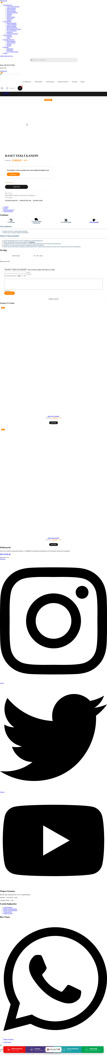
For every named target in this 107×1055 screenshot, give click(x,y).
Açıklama (5, 207)
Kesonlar (9, 44)
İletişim (5, 53)
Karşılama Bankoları (12, 12)
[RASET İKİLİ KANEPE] (53, 481)
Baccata (10, 197)
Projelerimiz (10, 50)
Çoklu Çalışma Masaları (13, 6)
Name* (29, 272)
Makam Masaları (11, 9)
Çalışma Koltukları (12, 24)
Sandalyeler (10, 32)
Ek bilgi (5, 208)
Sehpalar (9, 15)
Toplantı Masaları (11, 11)
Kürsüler (9, 20)
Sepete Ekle (16, 186)
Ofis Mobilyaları (7, 5)
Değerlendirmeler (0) (8, 210)
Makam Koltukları (11, 23)
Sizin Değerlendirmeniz (10, 276)
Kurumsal (6, 47)
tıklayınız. (32, 242)
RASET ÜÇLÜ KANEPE (53, 416)
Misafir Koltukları (11, 26)
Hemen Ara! (13, 174)
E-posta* (29, 274)
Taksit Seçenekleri (8, 211)
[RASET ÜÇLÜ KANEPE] (53, 359)
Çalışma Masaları (11, 8)
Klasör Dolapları (11, 41)
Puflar (8, 38)
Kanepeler (9, 36)
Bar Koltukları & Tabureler (14, 29)
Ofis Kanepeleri (7, 35)
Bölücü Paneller (11, 17)
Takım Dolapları (11, 42)
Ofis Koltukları (7, 21)
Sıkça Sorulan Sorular (12, 51)
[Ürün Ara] (2, 88)
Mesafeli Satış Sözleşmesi (10, 909)
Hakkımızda (10, 48)
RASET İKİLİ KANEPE (53, 538)
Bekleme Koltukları (12, 27)
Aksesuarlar (10, 18)
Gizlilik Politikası (7, 907)
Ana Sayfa (6, 92)
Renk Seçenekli (94, 222)
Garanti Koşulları (7, 913)
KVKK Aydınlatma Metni (10, 910)
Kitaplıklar (9, 14)
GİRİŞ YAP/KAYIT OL (6, 56)
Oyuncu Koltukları (12, 30)
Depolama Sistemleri (8, 39)
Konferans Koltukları (12, 33)
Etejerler (9, 45)
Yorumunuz (7, 290)
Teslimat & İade (7, 912)
